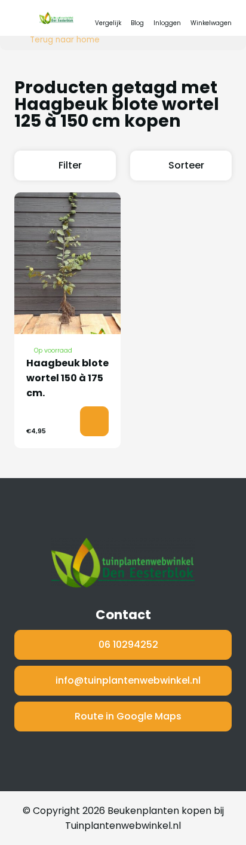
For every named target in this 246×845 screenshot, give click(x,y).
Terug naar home (65, 40)
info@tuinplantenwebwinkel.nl (128, 680)
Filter (70, 165)
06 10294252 (128, 644)
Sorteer (186, 165)
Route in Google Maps (128, 716)
